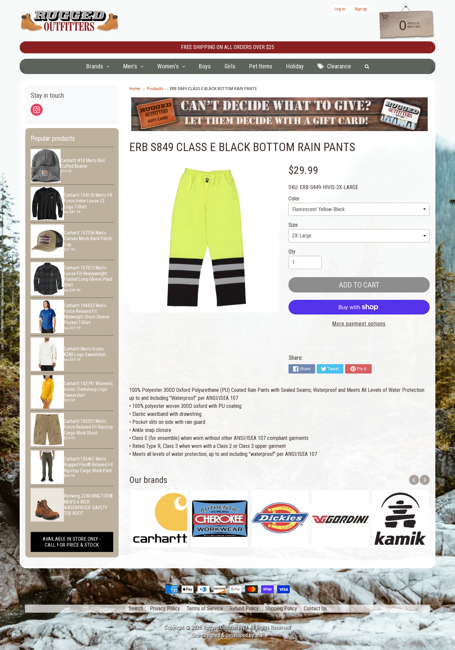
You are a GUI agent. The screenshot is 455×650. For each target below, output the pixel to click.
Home (134, 88)
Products (155, 88)
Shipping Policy (281, 608)
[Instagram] (37, 110)
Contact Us (315, 608)
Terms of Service (205, 608)
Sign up (360, 9)
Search (136, 608)
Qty (291, 251)
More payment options (359, 323)
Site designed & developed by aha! (228, 635)
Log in (339, 9)
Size (293, 225)
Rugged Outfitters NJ (225, 627)
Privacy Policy (165, 608)
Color (293, 198)
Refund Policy (243, 608)
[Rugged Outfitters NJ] (70, 21)
